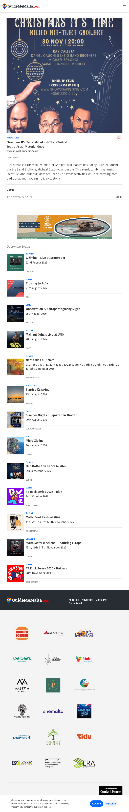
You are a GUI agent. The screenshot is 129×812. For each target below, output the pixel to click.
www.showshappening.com (22, 151)
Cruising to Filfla (37, 283)
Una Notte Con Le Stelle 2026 (46, 466)
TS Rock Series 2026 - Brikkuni (46, 568)
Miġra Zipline (35, 441)
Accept (96, 803)
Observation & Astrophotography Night (53, 309)
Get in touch (75, 603)
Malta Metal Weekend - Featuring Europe (53, 543)
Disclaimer (102, 599)
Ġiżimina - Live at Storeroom (45, 258)
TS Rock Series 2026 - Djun (44, 492)
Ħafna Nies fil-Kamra (40, 360)
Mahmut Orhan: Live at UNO (45, 334)
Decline (111, 803)
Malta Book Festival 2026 (43, 517)
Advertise (87, 599)
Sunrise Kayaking (37, 389)
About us (74, 599)
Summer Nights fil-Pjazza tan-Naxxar (51, 415)
